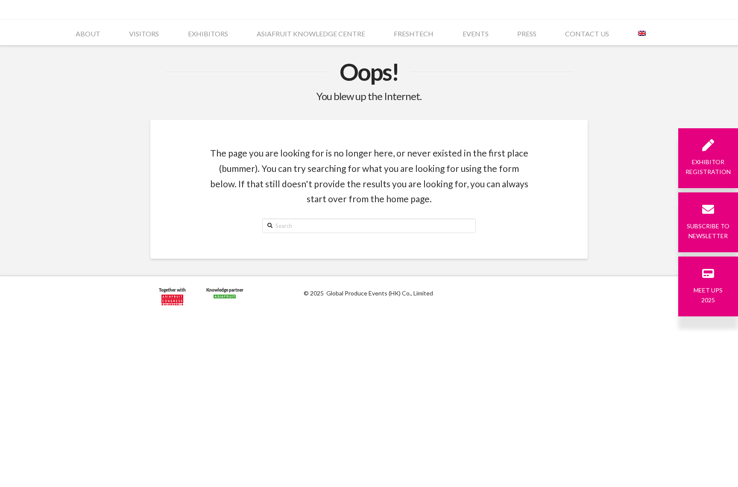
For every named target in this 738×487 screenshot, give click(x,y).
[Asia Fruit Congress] (172, 298)
